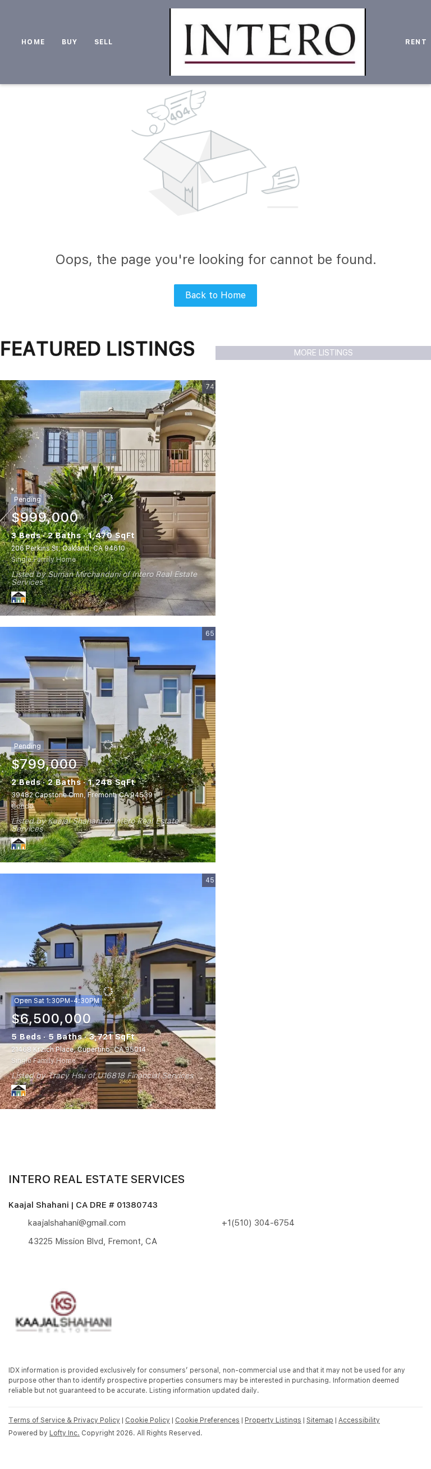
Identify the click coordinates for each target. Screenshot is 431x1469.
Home (32, 42)
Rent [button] (416, 42)
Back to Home (215, 295)
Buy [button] (69, 42)
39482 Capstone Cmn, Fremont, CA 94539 (82, 795)
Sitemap (319, 1420)
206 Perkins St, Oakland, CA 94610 (68, 548)
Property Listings (273, 1420)
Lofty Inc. (64, 1433)
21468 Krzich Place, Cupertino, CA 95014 (78, 1050)
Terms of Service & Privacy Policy (64, 1420)
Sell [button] (103, 42)
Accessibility (359, 1420)
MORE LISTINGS (323, 352)
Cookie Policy (147, 1420)
